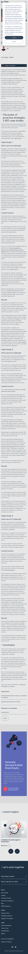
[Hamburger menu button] (25, 2)
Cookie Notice (5, 930)
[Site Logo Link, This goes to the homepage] (5, 2)
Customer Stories (6, 898)
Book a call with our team (9, 881)
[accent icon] (12, 947)
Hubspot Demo (5, 913)
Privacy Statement (6, 925)
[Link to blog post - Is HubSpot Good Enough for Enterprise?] (14, 834)
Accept (14, 37)
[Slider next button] (17, 851)
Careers (3, 895)
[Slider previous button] (10, 851)
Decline (14, 41)
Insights (11, 57)
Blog (2, 903)
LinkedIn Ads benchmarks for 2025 (10, 701)
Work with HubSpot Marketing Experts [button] (13, 789)
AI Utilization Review (6, 915)
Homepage (4, 57)
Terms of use (4, 928)
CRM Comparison (6, 906)
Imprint (3, 933)
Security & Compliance (7, 900)
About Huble (4, 892)
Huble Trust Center (6, 941)
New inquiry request (7, 876)
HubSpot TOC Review (7, 918)
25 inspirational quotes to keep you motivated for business (14, 696)
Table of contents (10, 65)
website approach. (10, 570)
